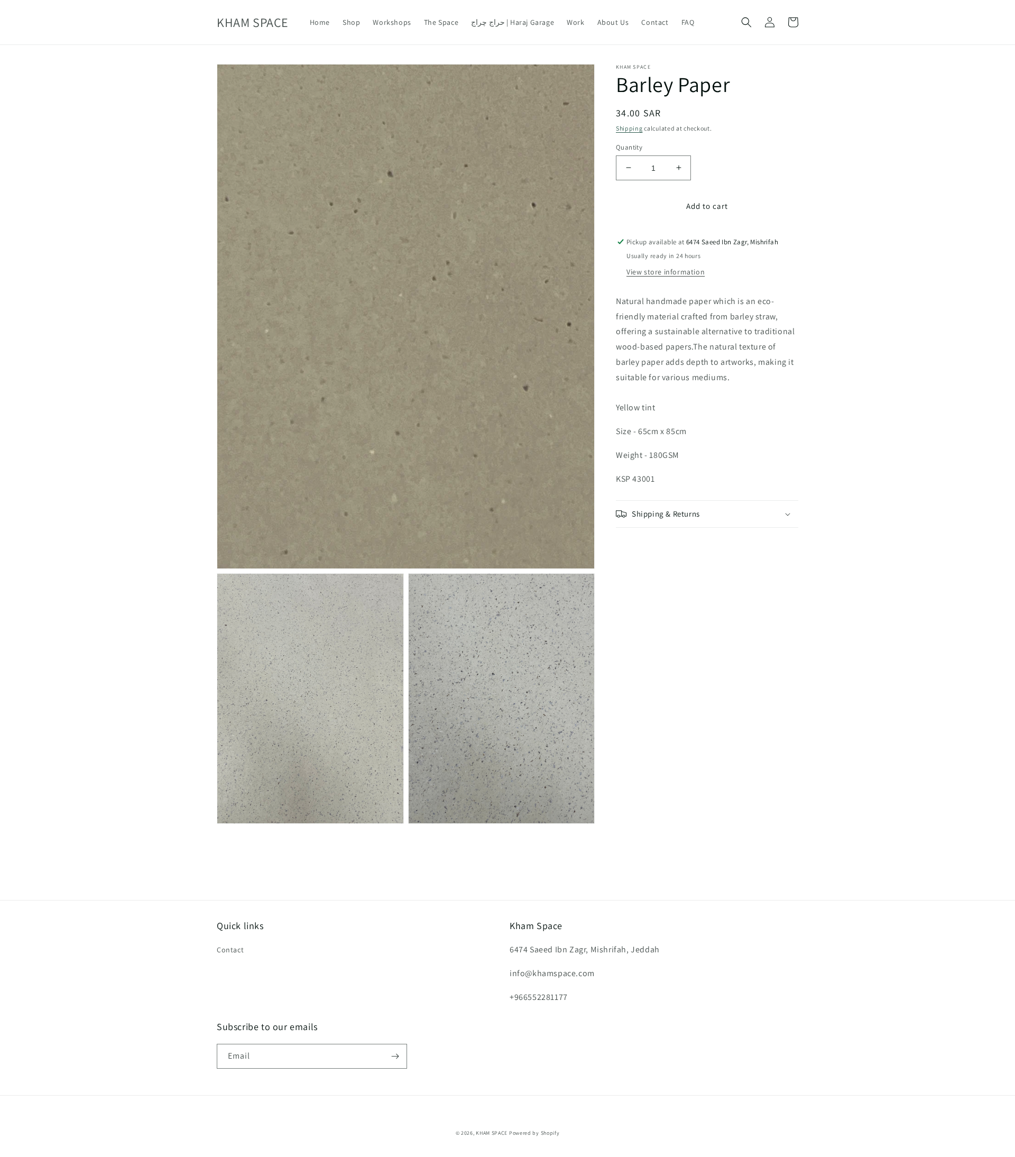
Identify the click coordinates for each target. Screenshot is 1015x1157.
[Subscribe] (395, 1056)
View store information (665, 272)
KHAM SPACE (492, 1133)
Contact (230, 949)
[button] (746, 22)
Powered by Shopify (534, 1133)
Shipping (629, 128)
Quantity (629, 146)
